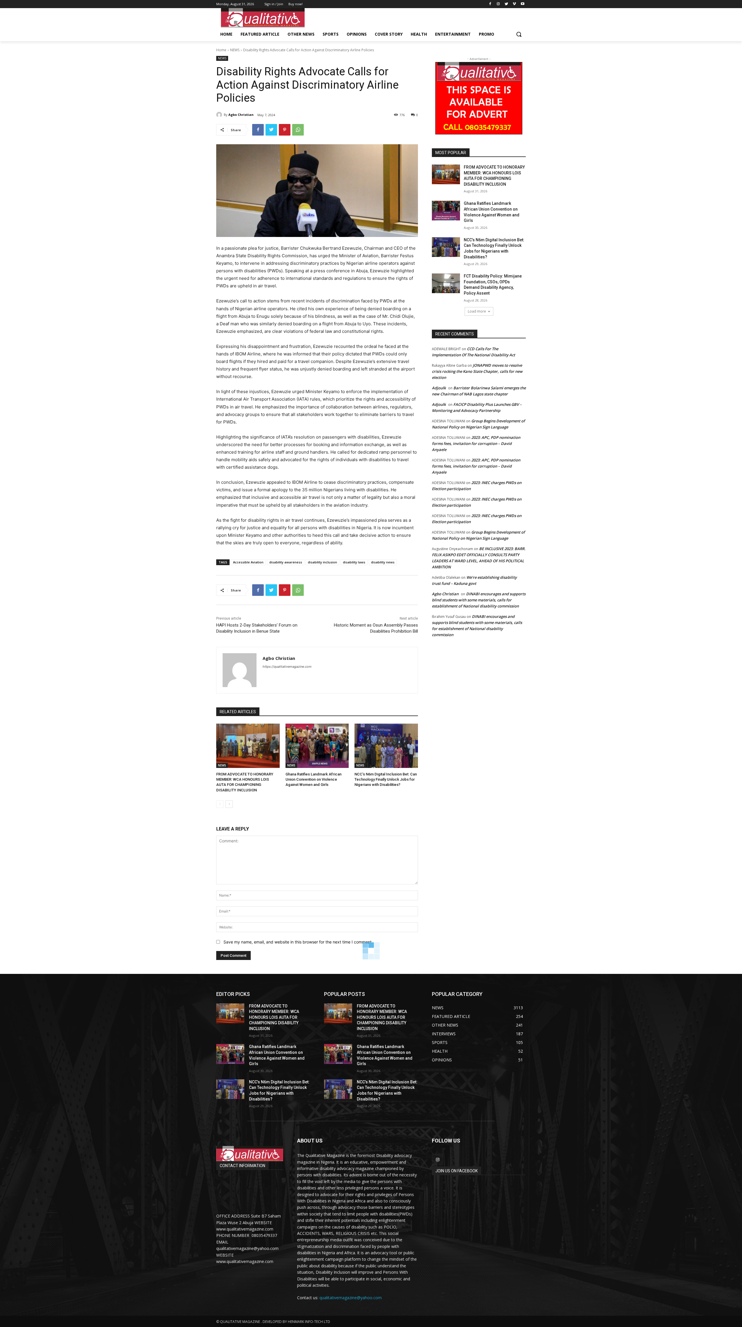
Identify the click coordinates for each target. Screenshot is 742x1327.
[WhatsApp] (298, 130)
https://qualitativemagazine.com (287, 667)
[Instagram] (498, 4)
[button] (519, 34)
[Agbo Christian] (220, 115)
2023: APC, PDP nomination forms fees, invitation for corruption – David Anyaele (476, 443)
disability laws (354, 562)
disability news (382, 562)
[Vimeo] (514, 4)
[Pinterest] (284, 130)
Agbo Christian (241, 114)
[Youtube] (522, 4)
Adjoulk (439, 387)
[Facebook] (490, 4)
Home (221, 50)
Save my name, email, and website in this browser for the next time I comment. (298, 941)
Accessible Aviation (248, 562)
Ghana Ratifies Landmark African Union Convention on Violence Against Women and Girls (313, 779)
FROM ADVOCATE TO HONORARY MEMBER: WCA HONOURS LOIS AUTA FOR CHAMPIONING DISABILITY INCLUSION (274, 1017)
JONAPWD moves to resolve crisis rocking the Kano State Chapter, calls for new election (477, 371)
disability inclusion (322, 562)
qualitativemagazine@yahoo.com (350, 1297)
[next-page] (229, 804)
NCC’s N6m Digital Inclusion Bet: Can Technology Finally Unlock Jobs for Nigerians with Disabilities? (385, 779)
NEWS (234, 50)
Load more (477, 311)
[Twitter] (506, 4)
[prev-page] (219, 804)
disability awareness (285, 562)
